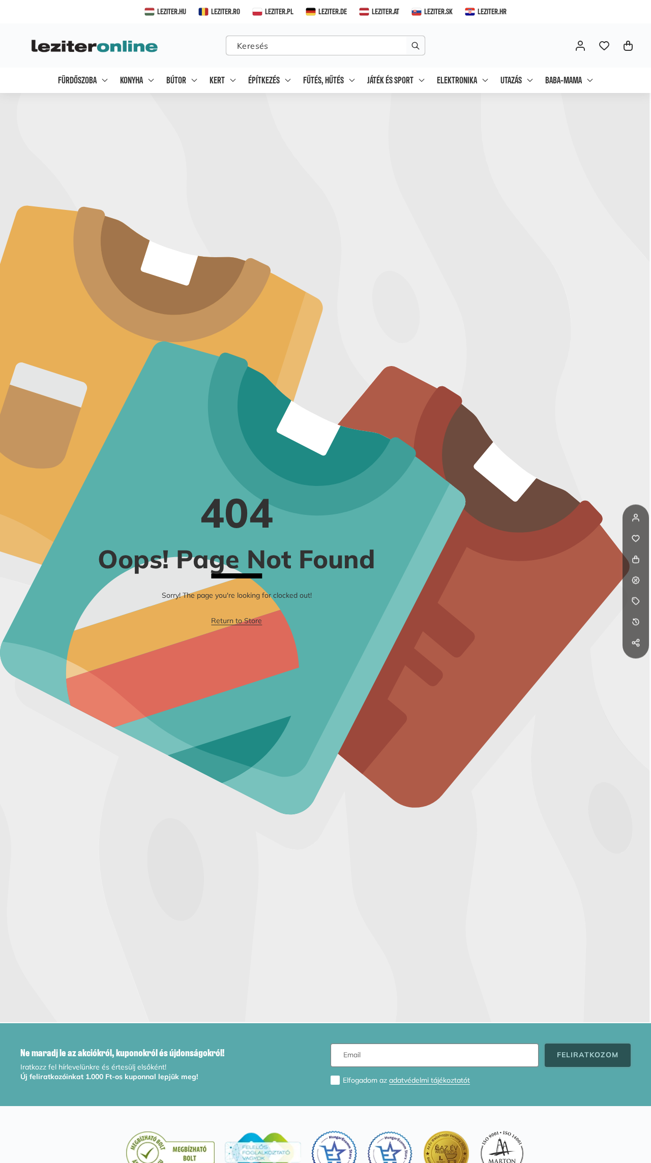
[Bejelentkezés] (580, 45)
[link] (236, 621)
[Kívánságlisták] (604, 45)
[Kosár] (636, 559)
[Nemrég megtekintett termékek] (636, 622)
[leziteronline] (94, 45)
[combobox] (325, 45)
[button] (628, 45)
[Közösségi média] (636, 643)
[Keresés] (415, 45)
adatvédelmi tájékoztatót (429, 1080)
